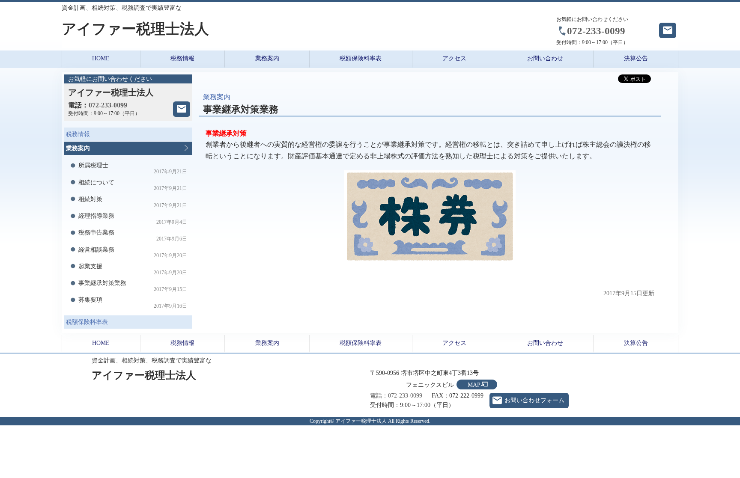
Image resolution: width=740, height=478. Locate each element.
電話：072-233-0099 (396, 395)
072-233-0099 (596, 30)
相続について (133, 185)
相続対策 (133, 202)
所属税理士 (133, 168)
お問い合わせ (545, 58)
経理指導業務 (133, 219)
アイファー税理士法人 (135, 29)
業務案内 (267, 58)
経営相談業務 (133, 252)
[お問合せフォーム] (181, 109)
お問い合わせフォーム (534, 400)
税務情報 (182, 58)
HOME (101, 58)
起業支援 (133, 269)
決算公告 (636, 58)
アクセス (454, 58)
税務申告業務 (133, 235)
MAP (474, 385)
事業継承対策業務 (133, 286)
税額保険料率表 (361, 58)
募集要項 (133, 303)
